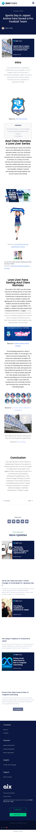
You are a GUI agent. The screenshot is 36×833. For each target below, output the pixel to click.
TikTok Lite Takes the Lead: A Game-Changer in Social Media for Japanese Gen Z (18, 583)
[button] (9, 521)
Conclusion (18, 136)
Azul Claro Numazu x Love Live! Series (18, 129)
